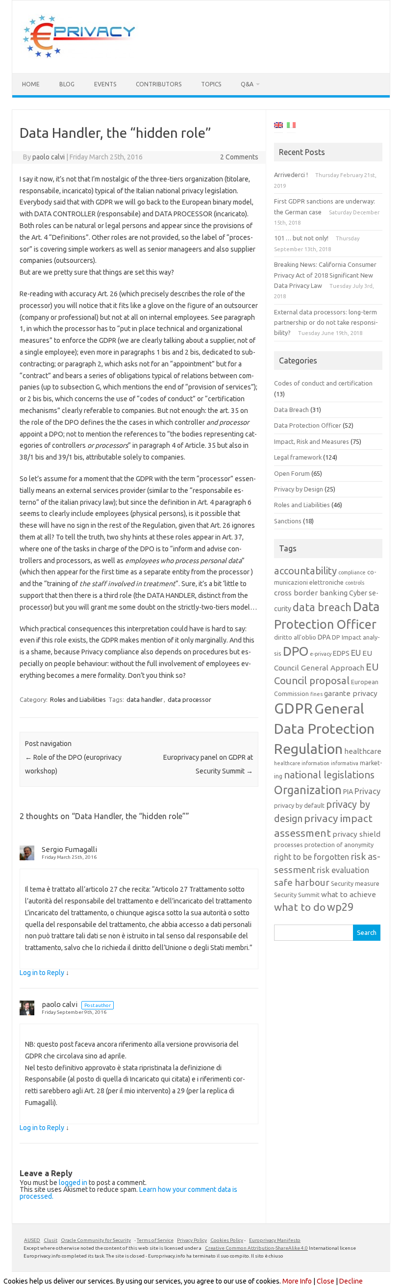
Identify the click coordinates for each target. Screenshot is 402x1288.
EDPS (341, 653)
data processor (189, 699)
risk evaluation (343, 870)
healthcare (362, 751)
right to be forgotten (311, 856)
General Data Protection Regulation (324, 728)
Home (31, 84)
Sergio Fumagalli (69, 849)
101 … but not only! (301, 237)
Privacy (367, 791)
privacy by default (299, 805)
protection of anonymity (339, 844)
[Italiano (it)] (291, 126)
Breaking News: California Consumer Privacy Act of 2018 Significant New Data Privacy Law (325, 275)
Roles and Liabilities (78, 699)
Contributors (158, 84)
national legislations (329, 774)
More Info (297, 1281)
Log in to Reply (42, 973)
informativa (344, 763)
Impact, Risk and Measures (311, 441)
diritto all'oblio (295, 637)
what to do (300, 907)
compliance (352, 572)
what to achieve (348, 894)
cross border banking (311, 593)
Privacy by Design (298, 489)
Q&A (247, 84)
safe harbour (301, 882)
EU (356, 652)
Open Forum (292, 473)
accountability (305, 570)
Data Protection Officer (307, 425)
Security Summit (297, 894)
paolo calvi (48, 157)
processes (288, 844)
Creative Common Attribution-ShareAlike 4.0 (256, 1248)
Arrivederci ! (291, 174)
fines (316, 694)
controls (354, 583)
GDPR (293, 708)
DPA (324, 637)
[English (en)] (278, 126)
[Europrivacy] (79, 56)
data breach (322, 607)
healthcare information (301, 763)
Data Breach (291, 409)
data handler (144, 699)
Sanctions (288, 520)
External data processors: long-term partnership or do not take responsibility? (326, 322)
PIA (348, 792)
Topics (211, 84)
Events (105, 84)
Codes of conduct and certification (323, 383)
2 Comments (239, 157)
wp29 (340, 907)
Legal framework (298, 457)
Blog (67, 84)
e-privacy (320, 654)
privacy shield (356, 834)
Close (325, 1281)
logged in (73, 1182)
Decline (351, 1281)
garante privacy (350, 693)
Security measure (355, 883)
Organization (308, 789)
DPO (295, 651)
